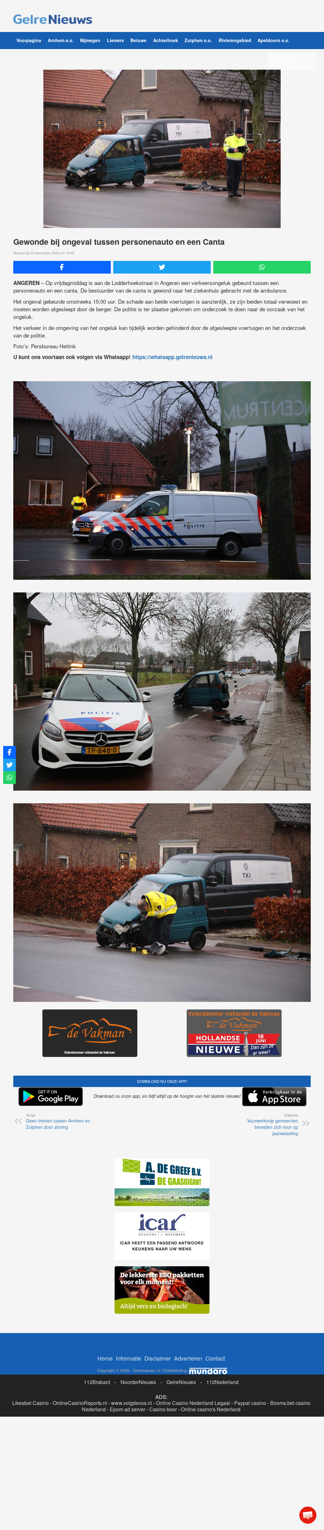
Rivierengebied (235, 40)
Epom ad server (127, 1409)
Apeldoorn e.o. (274, 40)
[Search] (275, 60)
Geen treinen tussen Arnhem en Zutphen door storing (58, 1121)
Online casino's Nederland (210, 1409)
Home (105, 1358)
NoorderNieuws (138, 1382)
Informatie (128, 1358)
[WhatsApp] (262, 267)
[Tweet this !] (162, 267)
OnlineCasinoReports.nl (80, 1403)
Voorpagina (28, 40)
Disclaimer (157, 1358)
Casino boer (163, 1409)
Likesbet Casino (30, 1403)
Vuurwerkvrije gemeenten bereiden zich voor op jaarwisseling (272, 1124)
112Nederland (222, 1382)
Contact (215, 1358)
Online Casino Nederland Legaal (193, 1403)
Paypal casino (250, 1403)
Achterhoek (165, 40)
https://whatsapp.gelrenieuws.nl (172, 357)
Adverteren (188, 1358)
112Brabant (97, 1382)
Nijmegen (90, 40)
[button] (307, 1515)
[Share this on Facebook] (62, 267)
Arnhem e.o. (61, 40)
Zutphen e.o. (198, 40)
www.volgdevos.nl (131, 1403)
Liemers (115, 40)
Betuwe (138, 40)
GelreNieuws (181, 1382)
